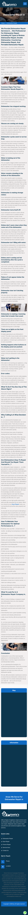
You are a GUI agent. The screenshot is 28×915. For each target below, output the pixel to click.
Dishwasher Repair (12, 23)
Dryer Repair (6, 841)
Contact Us (6, 850)
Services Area (6, 847)
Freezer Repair (7, 844)
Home (3, 23)
